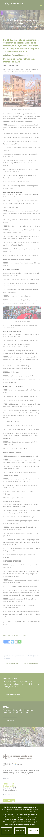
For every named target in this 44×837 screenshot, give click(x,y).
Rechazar (20, 831)
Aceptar (7, 831)
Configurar (33, 831)
